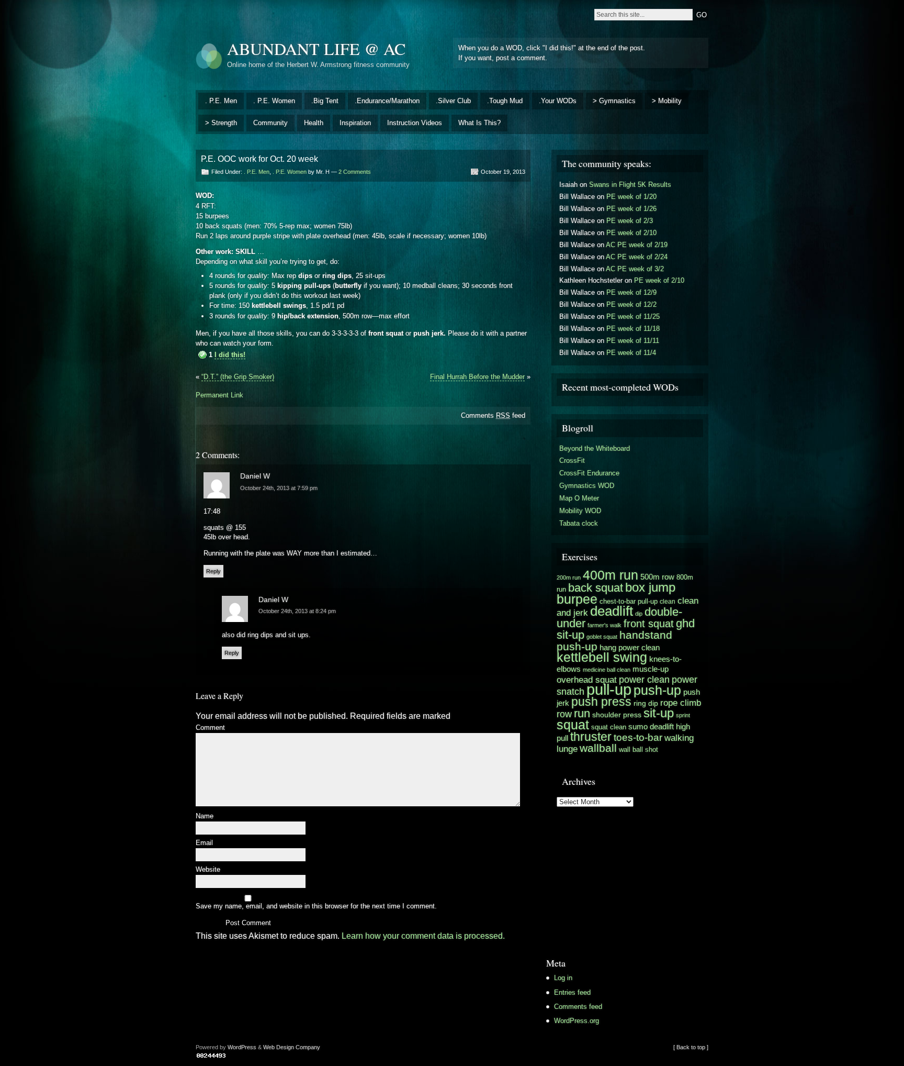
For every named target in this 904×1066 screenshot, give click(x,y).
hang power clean (630, 647)
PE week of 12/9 (631, 292)
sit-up (658, 713)
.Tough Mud (505, 101)
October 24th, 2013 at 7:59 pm (279, 488)
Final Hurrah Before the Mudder (477, 377)
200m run (569, 577)
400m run (610, 575)
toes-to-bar (638, 737)
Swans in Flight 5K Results (630, 184)
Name (204, 816)
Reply (213, 571)
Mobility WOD (580, 511)
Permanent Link (219, 395)
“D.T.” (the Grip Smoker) (237, 377)
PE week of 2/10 (631, 233)
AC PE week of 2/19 (637, 245)
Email (204, 843)
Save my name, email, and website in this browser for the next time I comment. (316, 906)
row (564, 713)
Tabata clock (578, 523)
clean (667, 601)
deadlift (611, 611)
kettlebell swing (602, 657)
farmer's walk (604, 625)
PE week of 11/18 (633, 328)
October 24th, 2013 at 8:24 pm (297, 611)
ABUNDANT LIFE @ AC (316, 48)
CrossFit (572, 460)
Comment (210, 728)
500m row (657, 576)
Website (208, 870)
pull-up (608, 689)
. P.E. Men (221, 101)
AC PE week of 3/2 (635, 269)
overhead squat (587, 679)
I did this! (229, 355)
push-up (657, 690)
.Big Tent (324, 101)
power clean (644, 679)
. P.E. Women (274, 101)
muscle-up (650, 668)
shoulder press (616, 715)
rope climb (680, 702)
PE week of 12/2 (631, 304)
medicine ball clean (606, 670)
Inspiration (355, 123)
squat (573, 725)
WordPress (242, 1047)
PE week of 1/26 (631, 209)
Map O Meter (579, 498)
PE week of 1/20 (631, 197)
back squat (595, 587)
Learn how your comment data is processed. (423, 935)
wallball (598, 748)
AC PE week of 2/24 (637, 257)
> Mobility (667, 101)
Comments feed (493, 415)
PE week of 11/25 (633, 316)
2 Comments (354, 172)
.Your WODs (558, 101)
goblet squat (601, 637)
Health (313, 123)
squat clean (608, 727)
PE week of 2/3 (629, 221)
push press (601, 701)
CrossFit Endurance (589, 473)
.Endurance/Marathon (387, 101)
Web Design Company (291, 1047)
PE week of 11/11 (632, 341)
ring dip (646, 703)
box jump (650, 587)
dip (638, 613)
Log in (563, 978)
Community (270, 123)
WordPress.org (576, 1021)
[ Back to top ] (690, 1047)
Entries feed (572, 992)
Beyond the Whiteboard (594, 448)
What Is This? (479, 123)
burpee (577, 599)
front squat (649, 623)
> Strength (221, 123)
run (582, 713)
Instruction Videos (414, 123)
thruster (591, 736)
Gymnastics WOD (586, 486)
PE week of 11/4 (631, 353)
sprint (683, 715)
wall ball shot (638, 749)
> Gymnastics (614, 101)
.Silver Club (453, 101)
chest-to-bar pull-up (629, 601)
